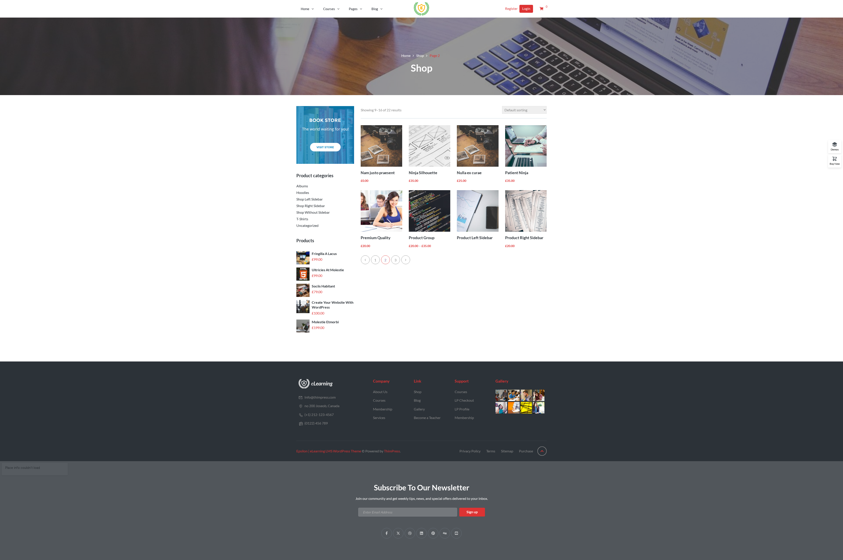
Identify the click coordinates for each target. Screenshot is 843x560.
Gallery (419, 409)
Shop (420, 55)
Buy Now (835, 163)
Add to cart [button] (391, 157)
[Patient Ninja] (526, 146)
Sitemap (507, 451)
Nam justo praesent (378, 172)
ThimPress (392, 451)
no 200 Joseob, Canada (321, 406)
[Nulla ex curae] (477, 146)
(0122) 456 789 (316, 423)
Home (305, 9)
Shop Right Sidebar (310, 206)
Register (511, 9)
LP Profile (462, 409)
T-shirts (302, 219)
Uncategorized (307, 225)
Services (379, 417)
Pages (353, 9)
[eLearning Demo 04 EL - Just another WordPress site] (421, 8)
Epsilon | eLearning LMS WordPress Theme (328, 451)
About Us (380, 392)
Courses (329, 9)
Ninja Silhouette (423, 172)
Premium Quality (376, 237)
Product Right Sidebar (524, 237)
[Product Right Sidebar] (526, 211)
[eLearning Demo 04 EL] (316, 383)
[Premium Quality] (381, 211)
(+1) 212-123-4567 (319, 414)
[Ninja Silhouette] (429, 146)
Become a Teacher (427, 417)
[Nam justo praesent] (381, 146)
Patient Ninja (516, 172)
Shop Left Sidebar (309, 199)
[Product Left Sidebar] (477, 211)
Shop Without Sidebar (313, 212)
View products (439, 222)
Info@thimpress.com (320, 397)
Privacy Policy (470, 451)
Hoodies (302, 192)
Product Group (421, 237)
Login (526, 9)
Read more (487, 222)
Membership (382, 409)
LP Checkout (464, 400)
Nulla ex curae (469, 172)
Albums (302, 186)
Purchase (526, 451)
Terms (490, 451)
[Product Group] (429, 211)
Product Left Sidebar (475, 237)
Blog (374, 9)
